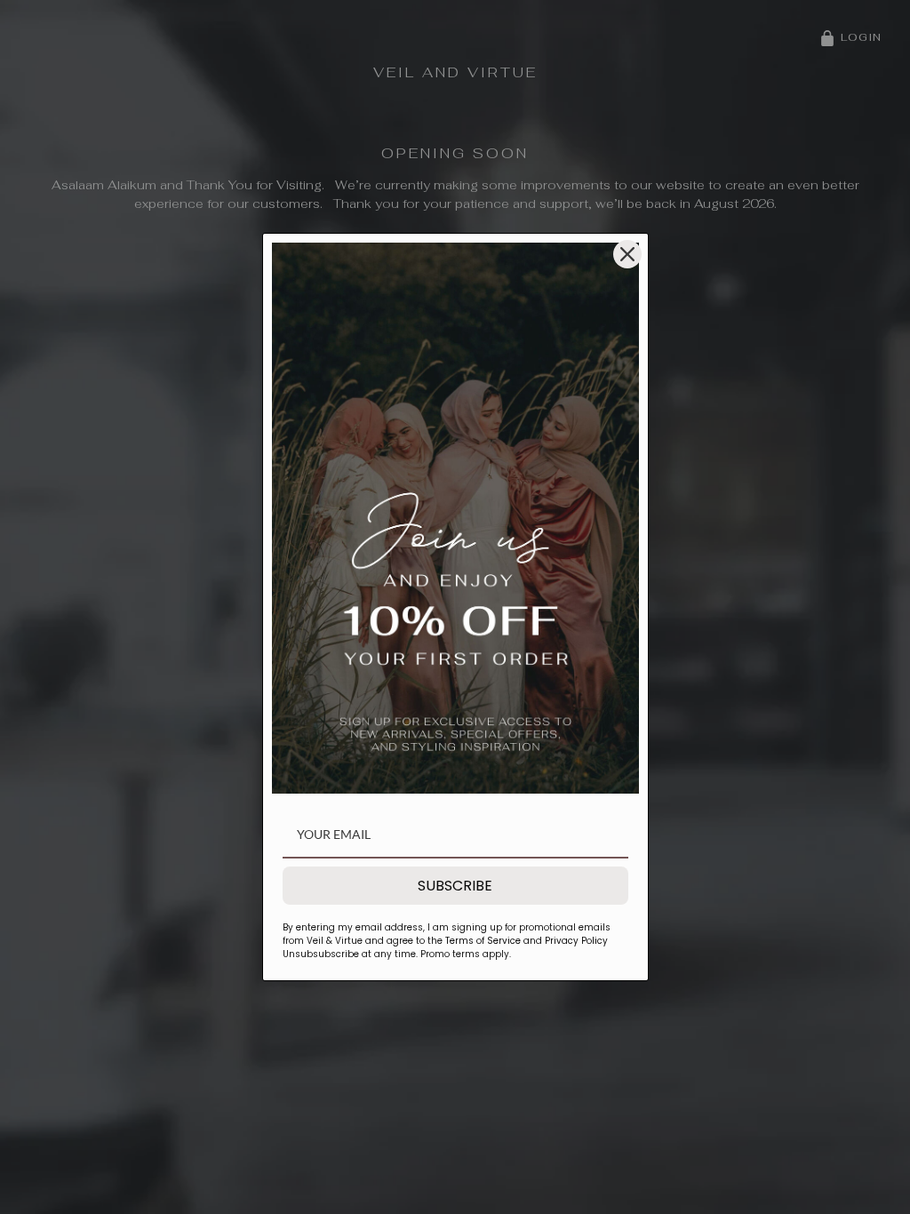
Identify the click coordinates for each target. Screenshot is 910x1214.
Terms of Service (483, 940)
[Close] (627, 254)
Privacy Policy (575, 940)
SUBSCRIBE (455, 885)
